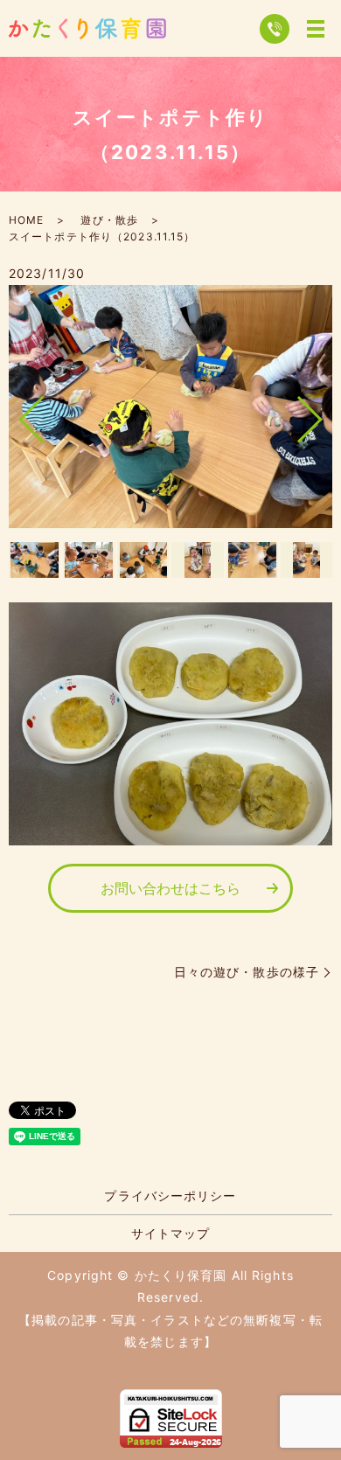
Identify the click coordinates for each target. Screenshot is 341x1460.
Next (324, 412)
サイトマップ (171, 1233)
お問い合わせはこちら (170, 888)
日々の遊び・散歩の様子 (246, 971)
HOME (26, 219)
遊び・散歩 (109, 219)
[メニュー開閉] (315, 29)
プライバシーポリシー (170, 1195)
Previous (16, 412)
